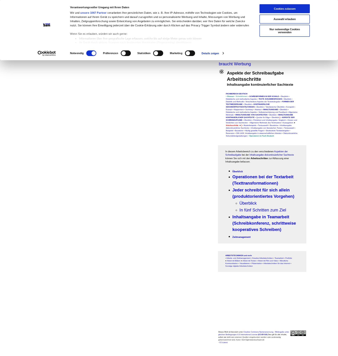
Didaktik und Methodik (235, 102)
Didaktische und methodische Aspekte (241, 99)
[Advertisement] (319, 76)
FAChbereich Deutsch (236, 94)
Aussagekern (288, 123)
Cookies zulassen (285, 8)
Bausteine (239, 131)
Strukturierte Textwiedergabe (277, 131)
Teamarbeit (279, 258)
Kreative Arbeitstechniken (262, 258)
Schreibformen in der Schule (264, 96)
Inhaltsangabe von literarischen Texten (266, 128)
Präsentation (257, 263)
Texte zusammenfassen (270, 99)
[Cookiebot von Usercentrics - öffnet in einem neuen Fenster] (46, 53)
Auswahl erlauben (285, 19)
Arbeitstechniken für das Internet (277, 263)
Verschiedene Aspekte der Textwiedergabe (263, 102)
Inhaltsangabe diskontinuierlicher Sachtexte (271, 154)
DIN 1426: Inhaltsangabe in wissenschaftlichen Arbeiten (259, 133)
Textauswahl (289, 128)
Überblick (287, 99)
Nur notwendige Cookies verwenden (285, 31)
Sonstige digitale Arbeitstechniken (239, 266)
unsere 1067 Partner (93, 12)
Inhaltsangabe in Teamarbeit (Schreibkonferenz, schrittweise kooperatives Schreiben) (264, 223)
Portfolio (288, 258)
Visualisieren (245, 263)
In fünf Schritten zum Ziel (262, 210)
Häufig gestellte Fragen (254, 131)
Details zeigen (210, 53)
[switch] (126, 53)
